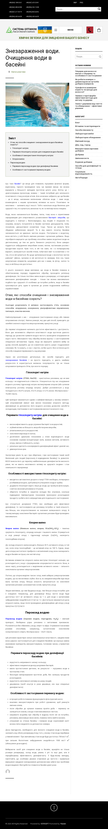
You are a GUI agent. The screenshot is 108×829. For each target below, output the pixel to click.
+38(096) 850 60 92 (32, 12)
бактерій (52, 217)
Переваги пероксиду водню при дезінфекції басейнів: (35, 166)
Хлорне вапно (18, 159)
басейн (17, 184)
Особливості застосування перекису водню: (31, 170)
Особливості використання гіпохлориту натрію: (33, 155)
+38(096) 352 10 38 (32, 7)
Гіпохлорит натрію (20, 148)
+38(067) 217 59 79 (15, 12)
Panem (63, 824)
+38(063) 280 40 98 (15, 7)
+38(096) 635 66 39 (32, 16)
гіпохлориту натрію (30, 415)
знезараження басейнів (16, 360)
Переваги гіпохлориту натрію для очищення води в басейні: (38, 152)
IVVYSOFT (45, 824)
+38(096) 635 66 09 (15, 16)
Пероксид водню (17, 163)
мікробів (61, 217)
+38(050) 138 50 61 (15, 2)
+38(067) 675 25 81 (32, 2)
